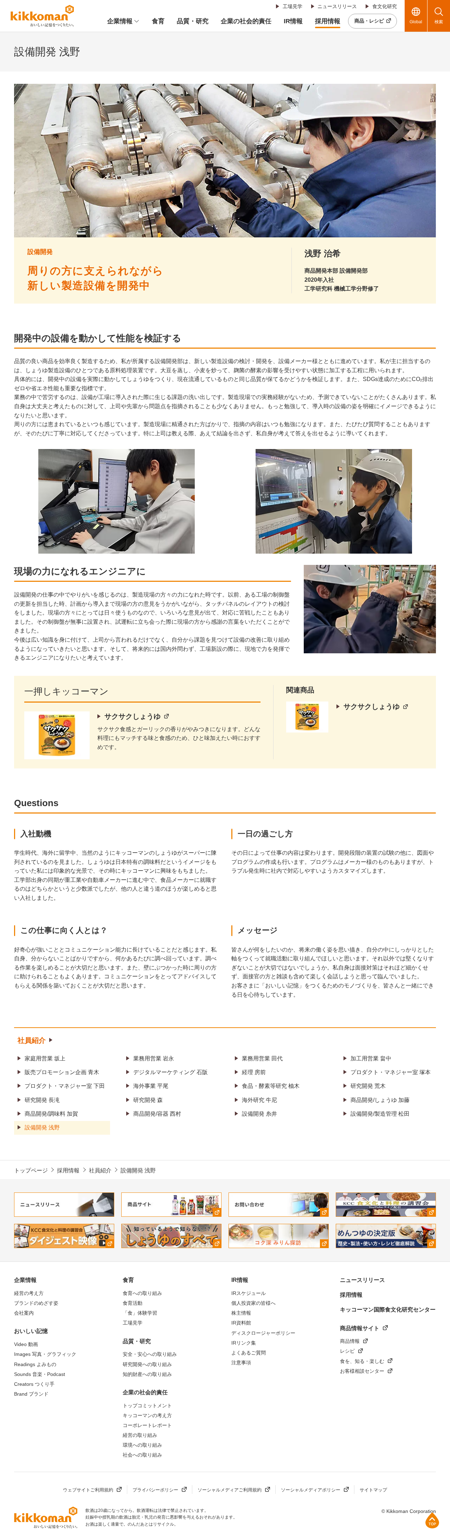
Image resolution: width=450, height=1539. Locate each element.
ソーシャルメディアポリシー (310, 1490)
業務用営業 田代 (262, 1058)
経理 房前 (254, 1072)
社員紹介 (32, 1040)
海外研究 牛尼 (259, 1100)
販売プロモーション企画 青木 (62, 1072)
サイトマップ (373, 1490)
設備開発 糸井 (259, 1114)
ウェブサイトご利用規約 (88, 1490)
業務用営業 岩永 (153, 1058)
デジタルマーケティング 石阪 (170, 1072)
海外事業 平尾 (150, 1086)
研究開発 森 (148, 1100)
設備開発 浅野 (42, 1127)
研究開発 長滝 (42, 1100)
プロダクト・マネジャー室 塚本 (391, 1072)
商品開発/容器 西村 (157, 1114)
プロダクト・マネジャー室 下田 (65, 1086)
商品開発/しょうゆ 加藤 (380, 1100)
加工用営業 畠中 (371, 1058)
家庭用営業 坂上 (45, 1058)
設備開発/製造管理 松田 (380, 1114)
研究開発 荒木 (368, 1086)
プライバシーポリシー (155, 1490)
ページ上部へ (432, 1520)
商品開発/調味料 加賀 (51, 1114)
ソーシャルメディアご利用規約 (230, 1490)
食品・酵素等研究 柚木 (271, 1086)
